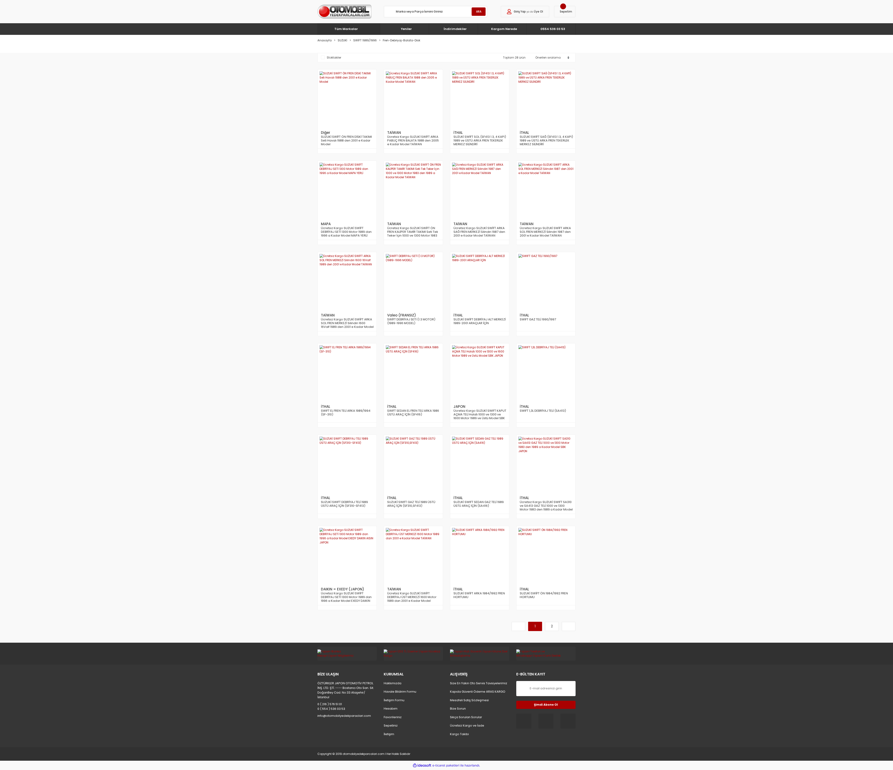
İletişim (389, 734)
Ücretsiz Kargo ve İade (467, 725)
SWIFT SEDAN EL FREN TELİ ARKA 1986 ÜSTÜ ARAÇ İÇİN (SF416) (413, 413)
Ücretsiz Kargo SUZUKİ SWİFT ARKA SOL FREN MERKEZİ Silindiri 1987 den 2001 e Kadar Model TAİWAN (545, 231)
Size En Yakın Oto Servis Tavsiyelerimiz (478, 683)
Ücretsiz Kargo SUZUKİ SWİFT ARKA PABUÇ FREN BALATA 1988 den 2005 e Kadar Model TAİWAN (413, 140)
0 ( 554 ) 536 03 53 (331, 709)
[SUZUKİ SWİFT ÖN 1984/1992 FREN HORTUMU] (545, 555)
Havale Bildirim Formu (400, 691)
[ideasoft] (422, 765)
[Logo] (344, 12)
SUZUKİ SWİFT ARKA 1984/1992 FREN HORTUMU (479, 595)
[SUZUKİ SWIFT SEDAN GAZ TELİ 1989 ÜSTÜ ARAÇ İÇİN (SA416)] (479, 464)
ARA (478, 11)
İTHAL (458, 132)
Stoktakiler (334, 57)
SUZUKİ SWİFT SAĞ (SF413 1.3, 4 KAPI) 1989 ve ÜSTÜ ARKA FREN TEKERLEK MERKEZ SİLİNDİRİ (546, 140)
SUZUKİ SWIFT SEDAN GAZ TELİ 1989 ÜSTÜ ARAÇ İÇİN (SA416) (478, 504)
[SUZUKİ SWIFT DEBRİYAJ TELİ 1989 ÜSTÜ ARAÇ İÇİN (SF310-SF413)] (347, 464)
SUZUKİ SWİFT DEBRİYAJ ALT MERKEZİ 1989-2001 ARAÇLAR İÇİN (479, 321)
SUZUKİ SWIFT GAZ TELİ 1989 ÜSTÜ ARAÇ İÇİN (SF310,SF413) (411, 504)
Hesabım (390, 708)
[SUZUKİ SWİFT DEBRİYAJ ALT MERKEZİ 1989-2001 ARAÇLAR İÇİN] (479, 281)
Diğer (325, 132)
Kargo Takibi (459, 734)
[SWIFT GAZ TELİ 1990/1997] (545, 281)
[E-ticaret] (446, 765)
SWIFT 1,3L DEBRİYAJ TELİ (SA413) (543, 411)
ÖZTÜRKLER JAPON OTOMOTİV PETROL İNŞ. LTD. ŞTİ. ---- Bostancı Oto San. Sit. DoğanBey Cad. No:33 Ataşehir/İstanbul (345, 690)
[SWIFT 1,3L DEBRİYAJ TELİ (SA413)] (545, 372)
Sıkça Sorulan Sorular (466, 717)
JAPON (459, 406)
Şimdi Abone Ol (546, 705)
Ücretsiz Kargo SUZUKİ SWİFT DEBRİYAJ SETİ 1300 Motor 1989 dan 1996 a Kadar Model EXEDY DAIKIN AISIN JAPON (346, 597)
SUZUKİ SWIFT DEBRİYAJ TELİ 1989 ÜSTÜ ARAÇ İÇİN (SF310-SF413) (344, 504)
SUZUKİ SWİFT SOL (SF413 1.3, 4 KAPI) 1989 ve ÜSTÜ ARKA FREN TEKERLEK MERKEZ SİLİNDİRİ (479, 140)
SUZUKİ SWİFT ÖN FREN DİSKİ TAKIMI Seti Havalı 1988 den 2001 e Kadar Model (346, 140)
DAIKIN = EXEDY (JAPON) (342, 589)
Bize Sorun (458, 708)
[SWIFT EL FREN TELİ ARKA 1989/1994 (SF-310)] (347, 372)
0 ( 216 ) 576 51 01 (329, 704)
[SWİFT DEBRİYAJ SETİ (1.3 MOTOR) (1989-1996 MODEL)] (413, 281)
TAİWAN (394, 132)
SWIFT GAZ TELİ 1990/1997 (538, 320)
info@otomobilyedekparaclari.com (344, 716)
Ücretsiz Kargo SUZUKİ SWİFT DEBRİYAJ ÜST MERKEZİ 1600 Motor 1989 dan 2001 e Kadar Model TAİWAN (412, 597)
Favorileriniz (393, 717)
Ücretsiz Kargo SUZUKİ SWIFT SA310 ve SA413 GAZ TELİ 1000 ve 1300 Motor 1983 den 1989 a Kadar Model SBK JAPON (546, 505)
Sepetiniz (391, 725)
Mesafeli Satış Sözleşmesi (469, 700)
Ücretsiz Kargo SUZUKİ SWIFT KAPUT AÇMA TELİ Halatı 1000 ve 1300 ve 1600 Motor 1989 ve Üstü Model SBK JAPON (479, 414)
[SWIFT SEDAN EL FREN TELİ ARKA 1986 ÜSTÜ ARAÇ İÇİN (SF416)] (413, 372)
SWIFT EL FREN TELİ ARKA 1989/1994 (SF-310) (345, 413)
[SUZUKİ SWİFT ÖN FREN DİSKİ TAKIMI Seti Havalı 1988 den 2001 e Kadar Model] (347, 98)
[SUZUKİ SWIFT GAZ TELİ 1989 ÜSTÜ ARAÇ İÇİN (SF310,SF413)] (413, 464)
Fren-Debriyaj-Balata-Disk (401, 40)
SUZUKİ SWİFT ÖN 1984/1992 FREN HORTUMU (544, 595)
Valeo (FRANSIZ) (401, 315)
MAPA (326, 223)
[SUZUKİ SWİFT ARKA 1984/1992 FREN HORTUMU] (479, 555)
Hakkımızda (392, 683)
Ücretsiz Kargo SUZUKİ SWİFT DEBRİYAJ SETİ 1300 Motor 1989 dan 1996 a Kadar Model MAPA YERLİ (346, 231)
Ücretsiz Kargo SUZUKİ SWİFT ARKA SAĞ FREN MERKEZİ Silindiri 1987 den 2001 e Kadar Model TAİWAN (479, 231)
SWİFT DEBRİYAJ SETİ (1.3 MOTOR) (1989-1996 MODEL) (411, 321)
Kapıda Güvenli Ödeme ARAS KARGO (477, 691)
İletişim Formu (394, 700)
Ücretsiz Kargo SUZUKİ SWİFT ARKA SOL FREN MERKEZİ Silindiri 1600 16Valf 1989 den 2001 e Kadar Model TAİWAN (347, 323)
